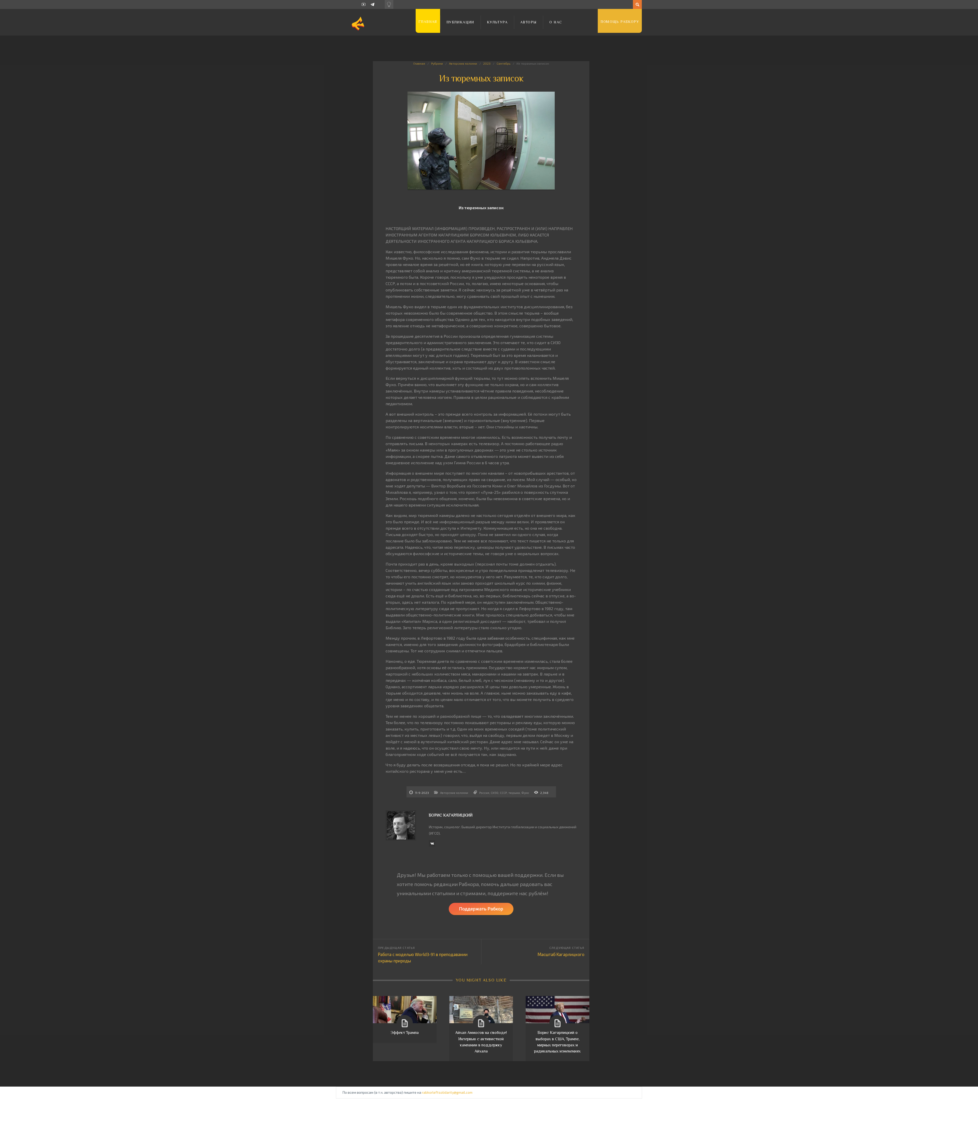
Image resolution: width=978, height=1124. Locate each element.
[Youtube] (363, 4)
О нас (555, 22)
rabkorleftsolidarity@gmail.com (447, 1092)
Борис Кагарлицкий (450, 815)
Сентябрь (503, 63)
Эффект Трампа (405, 1032)
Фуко (525, 792)
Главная (427, 22)
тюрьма (514, 792)
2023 (487, 63)
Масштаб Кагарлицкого (561, 954)
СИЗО (494, 792)
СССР (503, 792)
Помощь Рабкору (620, 22)
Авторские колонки (463, 63)
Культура (497, 22)
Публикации (460, 22)
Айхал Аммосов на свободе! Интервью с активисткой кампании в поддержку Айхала (481, 1041)
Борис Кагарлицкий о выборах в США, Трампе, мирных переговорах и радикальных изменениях (557, 1041)
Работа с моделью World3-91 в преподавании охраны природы (423, 957)
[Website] (432, 843)
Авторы (528, 22)
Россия (484, 792)
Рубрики (437, 63)
